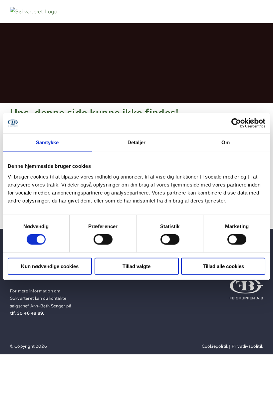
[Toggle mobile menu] (259, 11)
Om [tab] (225, 142)
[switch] (103, 239)
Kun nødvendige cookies (50, 266)
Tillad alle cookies (223, 266)
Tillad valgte (136, 266)
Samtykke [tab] (47, 142)
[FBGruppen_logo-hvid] (246, 280)
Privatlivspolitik (247, 346)
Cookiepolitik (215, 346)
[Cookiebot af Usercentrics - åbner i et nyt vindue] (236, 123)
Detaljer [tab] (137, 142)
